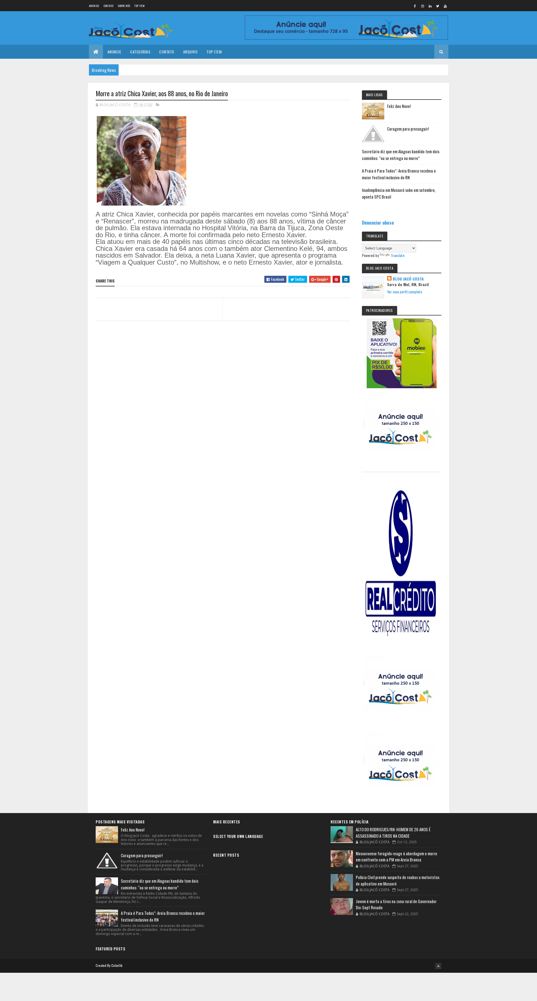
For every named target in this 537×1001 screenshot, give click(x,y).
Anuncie (94, 6)
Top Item (139, 6)
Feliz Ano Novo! (399, 106)
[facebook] (415, 6)
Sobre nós (124, 6)
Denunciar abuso (378, 222)
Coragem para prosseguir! (408, 129)
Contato (108, 6)
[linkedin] (430, 6)
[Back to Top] (438, 966)
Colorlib (117, 965)
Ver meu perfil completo (404, 292)
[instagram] (423, 6)
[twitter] (438, 6)
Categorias (140, 52)
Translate (397, 255)
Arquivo (190, 52)
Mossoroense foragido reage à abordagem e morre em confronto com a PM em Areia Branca (396, 856)
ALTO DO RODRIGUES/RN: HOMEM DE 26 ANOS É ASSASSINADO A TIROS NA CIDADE (393, 832)
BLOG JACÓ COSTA (408, 279)
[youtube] (445, 6)
